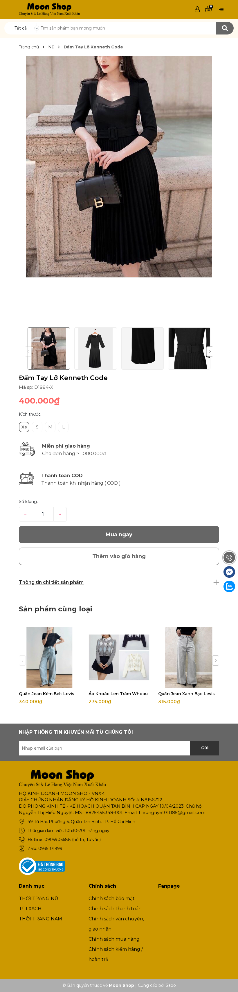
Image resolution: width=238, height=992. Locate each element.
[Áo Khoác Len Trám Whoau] (119, 657)
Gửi (204, 748)
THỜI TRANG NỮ (38, 898)
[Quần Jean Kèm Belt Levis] (49, 657)
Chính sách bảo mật (112, 898)
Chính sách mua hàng (114, 939)
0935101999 (50, 848)
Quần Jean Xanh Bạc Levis (186, 693)
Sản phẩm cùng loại (55, 609)
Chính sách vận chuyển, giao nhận (116, 924)
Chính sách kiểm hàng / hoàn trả (116, 954)
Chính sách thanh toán (115, 908)
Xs (24, 427)
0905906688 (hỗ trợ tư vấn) (72, 839)
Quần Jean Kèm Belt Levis (46, 693)
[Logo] (49, 9)
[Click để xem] (119, 166)
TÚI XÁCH (30, 908)
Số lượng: (28, 501)
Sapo (171, 985)
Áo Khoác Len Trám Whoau (118, 693)
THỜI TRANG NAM (40, 919)
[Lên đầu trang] (227, 982)
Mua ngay (119, 534)
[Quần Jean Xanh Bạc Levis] (188, 657)
